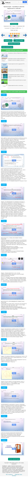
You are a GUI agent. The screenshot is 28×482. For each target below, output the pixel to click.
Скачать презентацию (7, 47)
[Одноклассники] (11, 36)
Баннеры (14, 475)
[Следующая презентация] (25, 35)
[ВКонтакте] (9, 36)
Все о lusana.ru (9, 474)
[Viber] (17, 36)
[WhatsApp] (18, 36)
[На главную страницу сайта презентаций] (6, 3)
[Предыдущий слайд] (2, 16)
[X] (15, 36)
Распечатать (14, 23)
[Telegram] (13, 36)
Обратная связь (18, 474)
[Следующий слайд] (25, 16)
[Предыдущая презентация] (3, 35)
